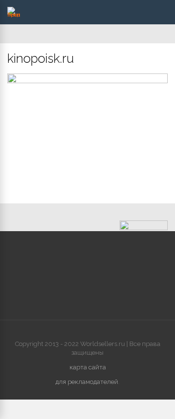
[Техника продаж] (13, 14)
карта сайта (88, 367)
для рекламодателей (86, 381)
